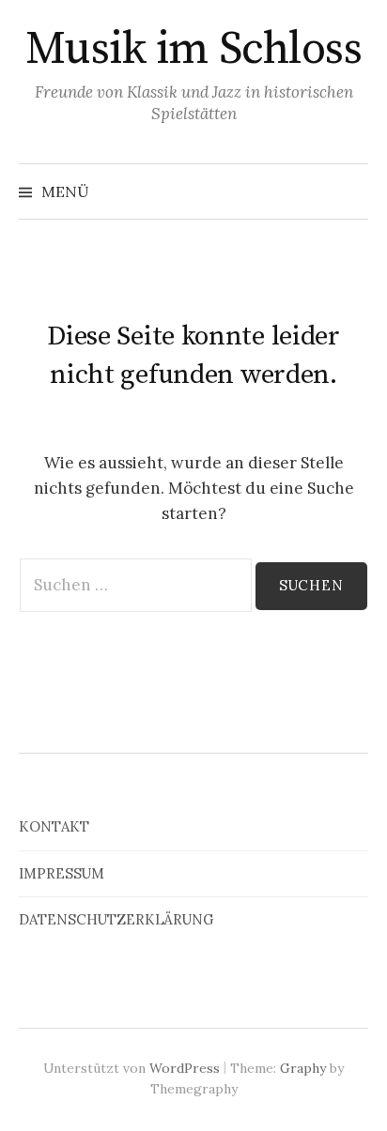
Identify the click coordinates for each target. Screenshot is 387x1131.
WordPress (184, 1068)
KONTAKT (54, 826)
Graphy (303, 1068)
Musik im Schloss (193, 50)
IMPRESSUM (61, 873)
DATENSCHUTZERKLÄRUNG (116, 919)
